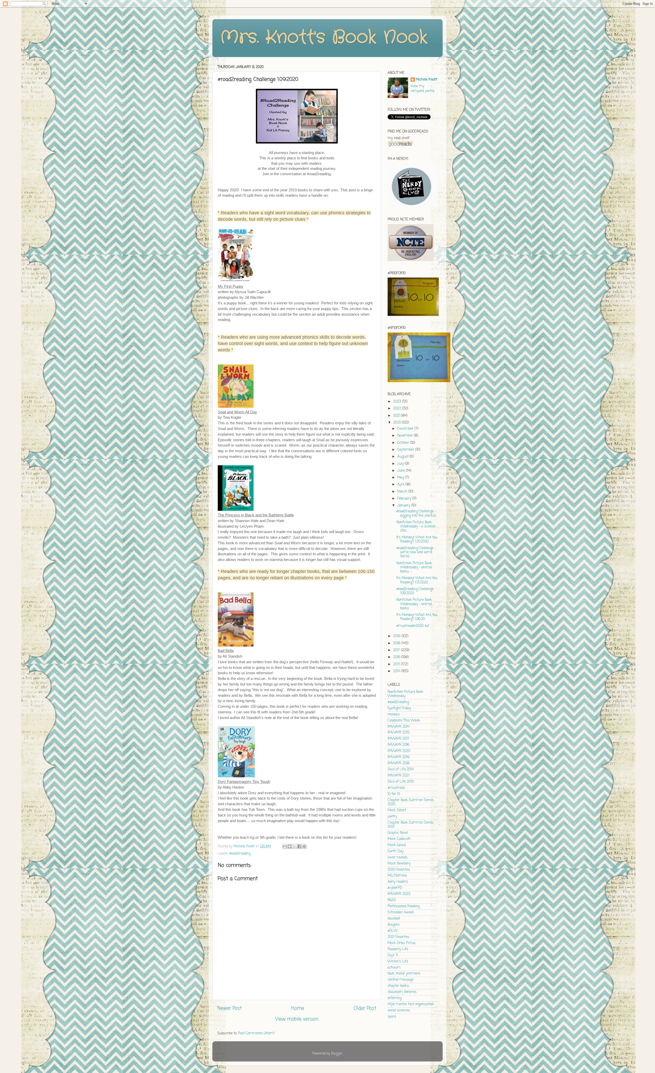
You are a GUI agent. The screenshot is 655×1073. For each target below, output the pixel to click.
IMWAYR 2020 (399, 751)
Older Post (365, 1008)
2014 (397, 671)
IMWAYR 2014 (398, 726)
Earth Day (395, 851)
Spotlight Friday (399, 708)
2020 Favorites (399, 869)
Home (297, 1008)
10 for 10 (394, 794)
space (392, 1016)
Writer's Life (398, 961)
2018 (397, 643)
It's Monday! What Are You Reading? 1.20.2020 (416, 539)
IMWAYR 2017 (398, 739)
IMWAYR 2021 (398, 775)
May (401, 477)
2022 (397, 408)
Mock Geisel (397, 845)
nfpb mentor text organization (411, 1004)
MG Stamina (397, 875)
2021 (397, 415)
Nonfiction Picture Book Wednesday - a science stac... (415, 526)
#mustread (396, 788)
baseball (394, 918)
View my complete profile (422, 89)
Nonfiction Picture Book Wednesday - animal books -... (414, 567)
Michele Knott (426, 80)
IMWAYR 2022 (399, 894)
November (405, 435)
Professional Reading (403, 906)
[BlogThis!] (289, 846)
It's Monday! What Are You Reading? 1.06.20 (416, 617)
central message (400, 979)
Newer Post (229, 1008)
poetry (392, 816)
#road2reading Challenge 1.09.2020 (414, 591)
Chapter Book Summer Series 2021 (411, 824)
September (406, 449)
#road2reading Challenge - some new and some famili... (416, 552)
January (404, 505)
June (401, 470)
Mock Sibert (397, 810)
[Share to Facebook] (299, 846)
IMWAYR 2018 (398, 763)
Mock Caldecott (399, 839)
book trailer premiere (404, 973)
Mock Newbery (399, 863)
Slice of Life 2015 (401, 781)
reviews (394, 714)
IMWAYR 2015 (398, 732)
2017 (397, 650)
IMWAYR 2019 (399, 757)
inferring (394, 998)
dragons (394, 924)
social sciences (399, 1010)
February (404, 498)
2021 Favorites (398, 937)
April (401, 484)
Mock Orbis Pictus (402, 943)
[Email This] (284, 846)
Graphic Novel (398, 833)
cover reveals (398, 857)
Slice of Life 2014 (401, 769)
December (405, 429)
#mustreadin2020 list (412, 626)
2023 (397, 401)
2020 (397, 422)
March (402, 491)
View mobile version (297, 1019)
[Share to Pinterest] (304, 846)
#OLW (393, 931)
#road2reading (239, 853)
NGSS (392, 900)
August (403, 456)
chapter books (398, 986)
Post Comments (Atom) (256, 1033)
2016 (397, 657)
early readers (398, 881)
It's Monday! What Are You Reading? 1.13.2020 (416, 580)
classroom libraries (402, 992)
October (403, 443)
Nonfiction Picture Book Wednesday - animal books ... (414, 604)
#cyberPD (395, 888)
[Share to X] (294, 846)
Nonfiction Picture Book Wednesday (405, 694)
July (401, 464)
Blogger (336, 1053)
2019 (397, 636)
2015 (397, 664)
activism (394, 967)
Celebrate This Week (404, 720)
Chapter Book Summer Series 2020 (411, 802)
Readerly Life (398, 949)
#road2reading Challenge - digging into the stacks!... (416, 513)
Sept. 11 (393, 955)
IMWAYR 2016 (398, 745)
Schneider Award (400, 912)
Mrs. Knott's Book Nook (324, 37)
